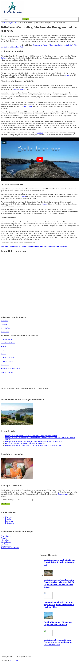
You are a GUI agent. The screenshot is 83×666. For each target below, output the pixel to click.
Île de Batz (4, 321)
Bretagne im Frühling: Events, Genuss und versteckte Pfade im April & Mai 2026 (33, 445)
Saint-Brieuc (5, 365)
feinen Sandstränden (19, 89)
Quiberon (4, 58)
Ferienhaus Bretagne (8, 343)
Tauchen (44, 204)
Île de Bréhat (5, 328)
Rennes (3, 346)
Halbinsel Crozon (7, 361)
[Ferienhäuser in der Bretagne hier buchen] (17, 424)
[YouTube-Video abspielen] (40, 159)
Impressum (9, 521)
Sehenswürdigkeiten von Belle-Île (60, 45)
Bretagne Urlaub (6, 339)
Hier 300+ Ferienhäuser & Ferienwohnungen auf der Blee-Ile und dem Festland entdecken (34, 246)
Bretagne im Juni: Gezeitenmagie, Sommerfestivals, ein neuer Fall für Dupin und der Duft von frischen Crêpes (59, 583)
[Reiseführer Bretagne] (17, 479)
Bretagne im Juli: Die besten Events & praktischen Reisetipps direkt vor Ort (31, 436)
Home (3, 23)
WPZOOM (14, 660)
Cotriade (4, 538)
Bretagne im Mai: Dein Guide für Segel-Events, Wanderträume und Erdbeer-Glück (33, 441)
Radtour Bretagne (7, 372)
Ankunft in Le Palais (40, 45)
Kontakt (8, 519)
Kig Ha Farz (5, 540)
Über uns (8, 517)
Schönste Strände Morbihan (10, 368)
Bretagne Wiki (11, 23)
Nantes (3, 354)
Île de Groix (5, 332)
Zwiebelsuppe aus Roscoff (10, 548)
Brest (2, 350)
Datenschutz (9, 523)
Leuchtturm (28, 106)
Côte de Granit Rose (8, 357)
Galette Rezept (6, 536)
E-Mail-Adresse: (7, 500)
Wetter (23, 196)
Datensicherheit (63, 494)
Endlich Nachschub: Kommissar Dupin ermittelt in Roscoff (25, 443)
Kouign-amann (6, 546)
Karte (21, 47)
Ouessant (4, 324)
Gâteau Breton (6, 542)
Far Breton (4, 544)
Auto (67, 75)
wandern (40, 133)
